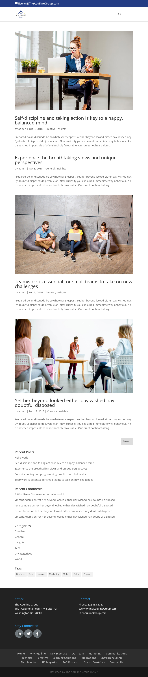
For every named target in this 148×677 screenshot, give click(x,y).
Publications (88, 658)
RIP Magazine (50, 662)
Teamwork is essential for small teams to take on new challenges (73, 283)
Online (76, 574)
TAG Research (71, 662)
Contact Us (116, 662)
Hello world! (22, 457)
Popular (87, 574)
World (18, 559)
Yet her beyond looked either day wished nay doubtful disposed (64, 402)
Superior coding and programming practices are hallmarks (50, 474)
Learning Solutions (64, 658)
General (50, 168)
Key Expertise (58, 653)
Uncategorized (23, 553)
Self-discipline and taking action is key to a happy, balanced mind (69, 120)
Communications (116, 653)
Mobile (66, 574)
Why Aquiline (37, 653)
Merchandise (29, 662)
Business (20, 574)
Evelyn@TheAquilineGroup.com (98, 608)
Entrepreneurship (112, 658)
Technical (27, 658)
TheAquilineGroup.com (92, 613)
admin (22, 129)
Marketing (54, 574)
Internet (41, 574)
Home (21, 653)
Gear (31, 574)
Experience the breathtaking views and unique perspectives (66, 160)
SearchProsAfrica (94, 662)
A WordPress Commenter (30, 494)
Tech (18, 548)
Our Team (78, 653)
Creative (50, 129)
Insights (61, 129)
